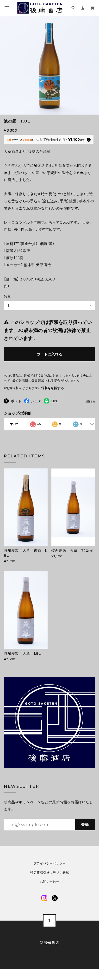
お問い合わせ (49, 881)
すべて (14, 424)
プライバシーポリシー (49, 863)
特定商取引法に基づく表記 (49, 872)
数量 (7, 296)
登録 (85, 824)
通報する (90, 401)
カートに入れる (49, 354)
